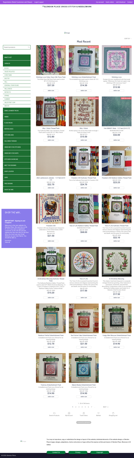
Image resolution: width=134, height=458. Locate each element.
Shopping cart (113, 415)
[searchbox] (17, 47)
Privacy (77, 452)
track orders (110, 2)
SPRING (6, 96)
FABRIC (6, 117)
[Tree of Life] (84, 262)
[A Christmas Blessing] (117, 262)
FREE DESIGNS (8, 183)
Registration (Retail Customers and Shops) (17, 2)
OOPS (6, 177)
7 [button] (91, 407)
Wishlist (98, 415)
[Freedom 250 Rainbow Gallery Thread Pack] (117, 161)
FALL (5, 82)
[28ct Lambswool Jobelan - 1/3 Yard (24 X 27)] (51, 161)
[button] (106, 407)
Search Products (54, 415)
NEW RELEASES (8, 129)
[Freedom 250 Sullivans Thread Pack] (84, 161)
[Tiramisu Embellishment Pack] (51, 368)
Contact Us (56, 452)
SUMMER (7, 99)
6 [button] (88, 407)
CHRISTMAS (8, 75)
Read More (8, 240)
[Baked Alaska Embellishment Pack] (84, 368)
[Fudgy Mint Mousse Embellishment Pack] (117, 318)
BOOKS (6, 68)
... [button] (94, 407)
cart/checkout (120, 2)
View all (7, 242)
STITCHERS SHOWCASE (11, 159)
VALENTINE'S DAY (9, 102)
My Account (69, 415)
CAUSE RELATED (9, 72)
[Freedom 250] (51, 208)
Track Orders (84, 415)
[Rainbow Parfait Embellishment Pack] (51, 318)
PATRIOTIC (7, 92)
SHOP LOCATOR (9, 171)
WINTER (6, 106)
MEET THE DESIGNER (10, 165)
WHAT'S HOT (8, 57)
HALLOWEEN (8, 89)
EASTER (6, 78)
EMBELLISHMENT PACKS (11, 111)
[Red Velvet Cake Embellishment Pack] (84, 318)
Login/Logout (38, 2)
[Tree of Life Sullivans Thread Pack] (117, 208)
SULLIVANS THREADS (10, 141)
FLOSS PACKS (8, 123)
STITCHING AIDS (9, 135)
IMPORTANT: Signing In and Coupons (15, 222)
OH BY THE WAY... (9, 190)
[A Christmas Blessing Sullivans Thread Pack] (51, 262)
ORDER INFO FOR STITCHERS (12, 147)
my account (100, 2)
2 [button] (75, 407)
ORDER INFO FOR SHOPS (11, 153)
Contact (130, 2)
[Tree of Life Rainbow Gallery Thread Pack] (84, 208)
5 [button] (85, 407)
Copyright (99, 452)
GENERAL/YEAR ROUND (11, 85)
